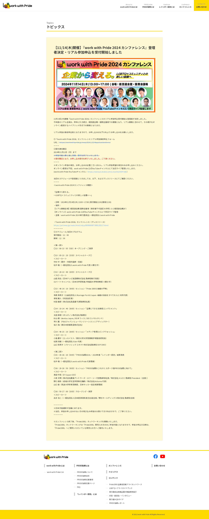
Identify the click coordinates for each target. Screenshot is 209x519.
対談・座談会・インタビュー (120, 495)
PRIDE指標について (85, 472)
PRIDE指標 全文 (83, 476)
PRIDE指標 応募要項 (85, 479)
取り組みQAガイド (116, 499)
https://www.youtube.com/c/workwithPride (107, 171)
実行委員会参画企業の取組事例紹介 (123, 492)
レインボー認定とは (167, 5)
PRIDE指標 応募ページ (86, 483)
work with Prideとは (128, 5)
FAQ (78, 487)
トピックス (113, 471)
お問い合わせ (201, 5)
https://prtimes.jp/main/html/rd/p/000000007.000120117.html (81, 225)
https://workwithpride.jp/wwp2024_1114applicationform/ (85, 142)
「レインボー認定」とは (86, 494)
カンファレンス (185, 5)
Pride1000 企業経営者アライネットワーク (125, 484)
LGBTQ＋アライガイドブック (120, 488)
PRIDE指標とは (148, 5)
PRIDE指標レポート (117, 503)
